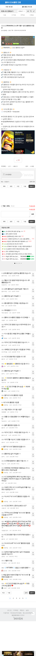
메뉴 (2, 181)
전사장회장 (4, 30)
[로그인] (30, 2)
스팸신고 (15, 166)
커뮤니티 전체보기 (7, 11)
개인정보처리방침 (16, 613)
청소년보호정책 (28, 613)
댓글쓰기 (31, 186)
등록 (32, 214)
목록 (4, 186)
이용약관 (6, 613)
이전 (18, 186)
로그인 (9, 610)
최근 (3, 592)
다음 (25, 186)
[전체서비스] (33, 2)
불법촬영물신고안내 (18, 615)
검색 (26, 592)
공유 (27, 166)
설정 (27, 610)
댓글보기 (31, 221)
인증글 (32, 15)
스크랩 (32, 166)
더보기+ (33, 227)
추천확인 (3, 166)
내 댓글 (14, 15)
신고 (9, 166)
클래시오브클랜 (11, 2)
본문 (11, 186)
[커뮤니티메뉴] (2, 2)
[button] (14, 263)
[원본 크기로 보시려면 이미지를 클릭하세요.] (18, 41)
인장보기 (6, 181)
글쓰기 (34, 11)
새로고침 (32, 206)
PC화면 (15, 610)
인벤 (19, 2)
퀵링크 (22, 610)
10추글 (23, 15)
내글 (4, 15)
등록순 (8, 206)
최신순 (12, 206)
